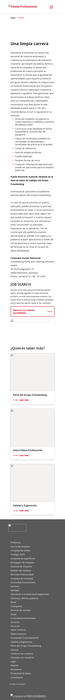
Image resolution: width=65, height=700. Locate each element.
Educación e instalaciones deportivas (30, 594)
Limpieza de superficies (23, 558)
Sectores (15, 586)
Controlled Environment (23, 582)
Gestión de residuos (21, 570)
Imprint (14, 665)
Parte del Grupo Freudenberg (26, 645)
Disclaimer (16, 669)
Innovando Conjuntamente (24, 637)
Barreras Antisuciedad (22, 574)
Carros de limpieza (20, 546)
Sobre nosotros (18, 630)
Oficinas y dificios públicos (24, 598)
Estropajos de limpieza (22, 562)
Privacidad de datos (21, 673)
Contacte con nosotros (22, 657)
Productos (16, 542)
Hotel (13, 614)
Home (13, 17)
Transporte (16, 606)
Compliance (17, 677)
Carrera (14, 649)
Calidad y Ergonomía (21, 641)
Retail (13, 602)
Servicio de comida (20, 610)
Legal (13, 661)
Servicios (15, 622)
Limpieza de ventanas (22, 578)
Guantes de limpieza (21, 566)
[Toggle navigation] (51, 7)
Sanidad (15, 590)
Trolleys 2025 (18, 554)
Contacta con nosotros (22, 653)
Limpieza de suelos (20, 550)
